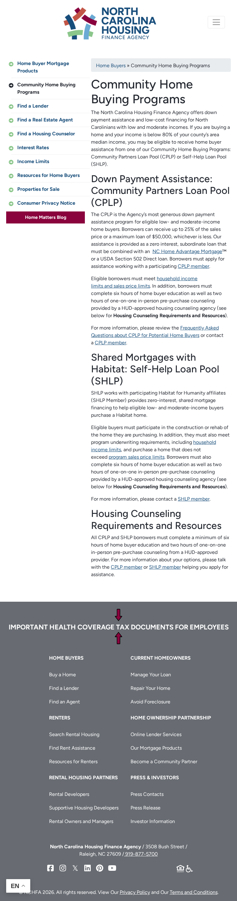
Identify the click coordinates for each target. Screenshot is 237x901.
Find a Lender (32, 106)
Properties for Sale (38, 189)
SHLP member (194, 499)
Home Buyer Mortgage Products (43, 67)
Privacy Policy (135, 892)
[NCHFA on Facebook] (50, 868)
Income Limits (33, 161)
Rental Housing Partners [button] (83, 777)
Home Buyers (111, 65)
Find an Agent (64, 702)
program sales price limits (136, 457)
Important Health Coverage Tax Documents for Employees (119, 627)
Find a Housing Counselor (46, 134)
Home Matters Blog (45, 217)
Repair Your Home (150, 688)
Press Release (145, 808)
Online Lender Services (156, 734)
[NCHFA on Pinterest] (99, 868)
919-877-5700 (141, 854)
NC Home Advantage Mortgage (187, 251)
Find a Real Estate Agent (45, 120)
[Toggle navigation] (216, 22)
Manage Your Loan (151, 675)
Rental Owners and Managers (81, 821)
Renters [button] (59, 718)
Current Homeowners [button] (161, 658)
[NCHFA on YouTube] (112, 868)
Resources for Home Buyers (48, 175)
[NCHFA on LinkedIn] (87, 868)
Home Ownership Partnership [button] (171, 718)
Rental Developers (69, 794)
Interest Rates (33, 147)
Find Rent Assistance (72, 748)
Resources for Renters (73, 761)
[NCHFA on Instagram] (62, 868)
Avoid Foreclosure (150, 702)
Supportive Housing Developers (83, 808)
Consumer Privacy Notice (46, 203)
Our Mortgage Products (156, 748)
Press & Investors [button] (155, 777)
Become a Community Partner (164, 761)
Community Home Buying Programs (46, 88)
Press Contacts (147, 794)
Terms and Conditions (194, 892)
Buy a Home (62, 675)
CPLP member (193, 266)
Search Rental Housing (74, 734)
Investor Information (153, 821)
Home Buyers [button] (66, 658)
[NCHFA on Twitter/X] (75, 868)
